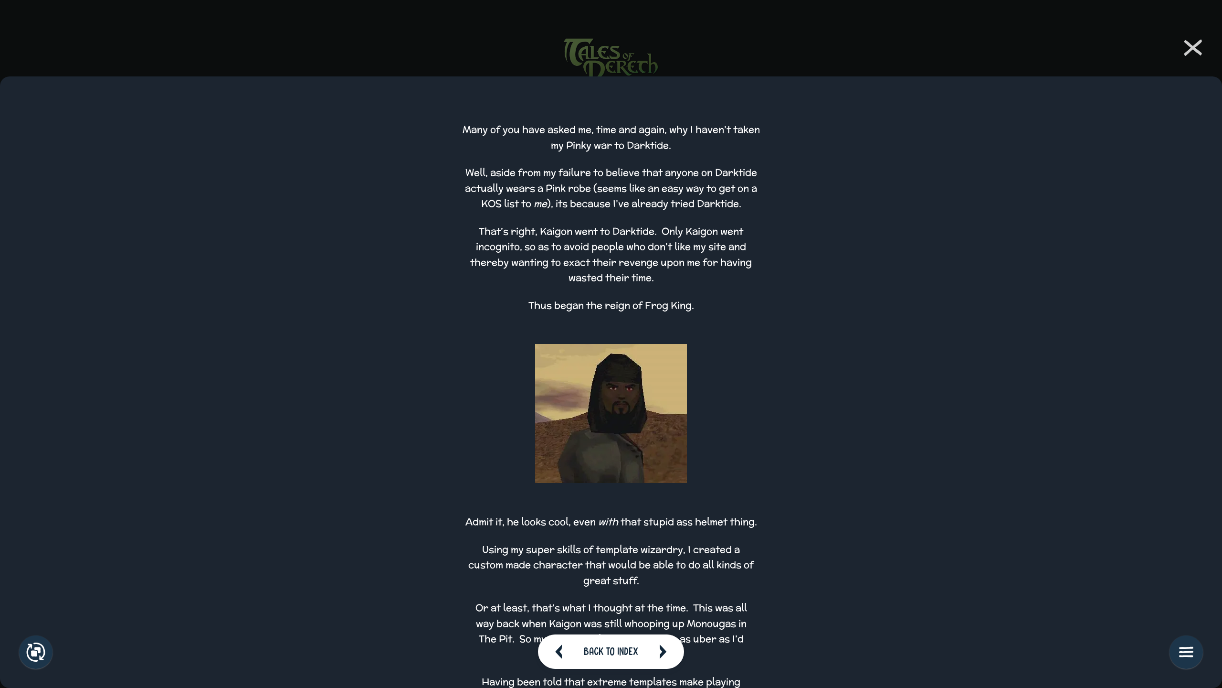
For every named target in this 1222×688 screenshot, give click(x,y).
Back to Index (611, 651)
